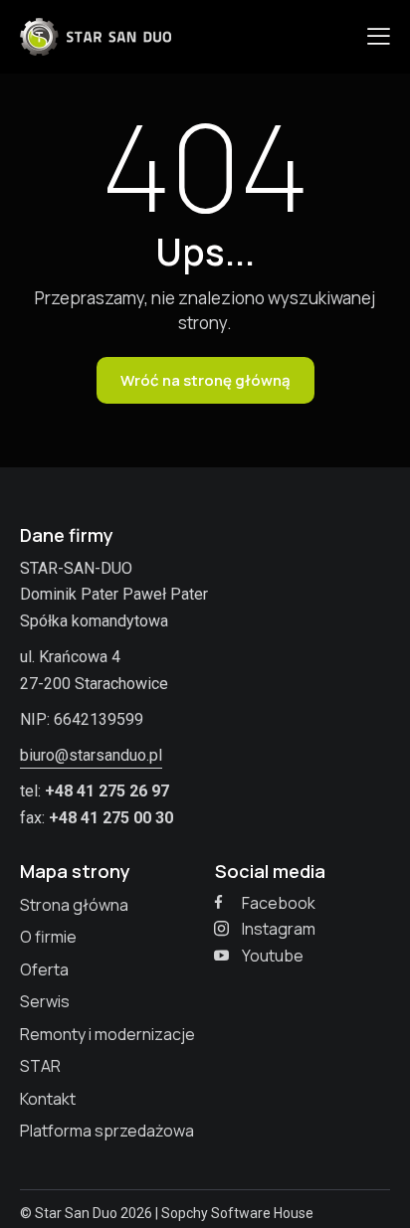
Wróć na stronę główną (205, 380)
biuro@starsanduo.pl (91, 755)
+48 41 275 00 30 (111, 817)
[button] (378, 36)
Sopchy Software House (237, 1213)
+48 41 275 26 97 (107, 791)
